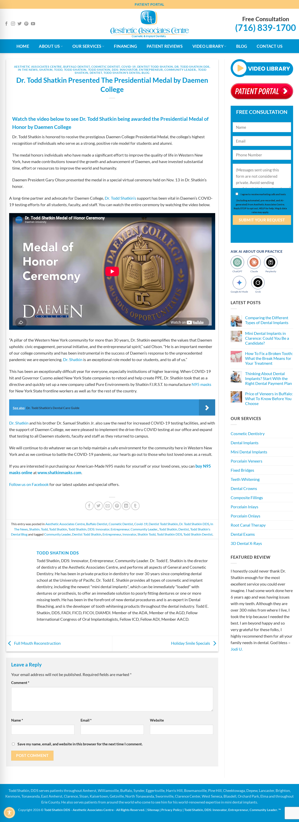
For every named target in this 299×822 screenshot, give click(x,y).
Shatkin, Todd (50, 69)
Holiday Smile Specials (191, 643)
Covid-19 (128, 66)
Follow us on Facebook (29, 484)
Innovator (129, 534)
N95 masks (201, 384)
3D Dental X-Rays (246, 543)
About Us (49, 46)
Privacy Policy (171, 810)
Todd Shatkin (75, 69)
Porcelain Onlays (245, 516)
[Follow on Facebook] (6, 24)
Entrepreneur (112, 534)
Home (22, 46)
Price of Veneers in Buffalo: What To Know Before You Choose (269, 398)
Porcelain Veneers (246, 461)
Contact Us (270, 46)
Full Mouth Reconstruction (37, 643)
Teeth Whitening (245, 479)
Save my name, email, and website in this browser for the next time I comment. (80, 744)
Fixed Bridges (242, 470)
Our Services (86, 46)
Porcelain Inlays (244, 506)
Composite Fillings (247, 497)
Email (86, 720)
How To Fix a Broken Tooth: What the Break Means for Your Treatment (269, 358)
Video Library (208, 46)
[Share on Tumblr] (135, 506)
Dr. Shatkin (72, 359)
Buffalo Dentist (76, 66)
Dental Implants (245, 442)
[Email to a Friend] (108, 506)
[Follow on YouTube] (33, 24)
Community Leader (57, 534)
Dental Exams (243, 534)
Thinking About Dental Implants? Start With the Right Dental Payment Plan (268, 378)
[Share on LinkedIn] (126, 506)
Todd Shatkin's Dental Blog (127, 72)
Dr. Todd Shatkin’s (120, 198)
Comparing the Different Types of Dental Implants (266, 320)
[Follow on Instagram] (13, 24)
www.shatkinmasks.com (59, 472)
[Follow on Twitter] (19, 24)
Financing (125, 46)
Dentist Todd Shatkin (155, 66)
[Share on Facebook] (89, 506)
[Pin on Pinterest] (117, 506)
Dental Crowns (244, 488)
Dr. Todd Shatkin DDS (192, 66)
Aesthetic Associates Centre (38, 66)
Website (157, 720)
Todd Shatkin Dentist (198, 534)
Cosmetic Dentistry (248, 433)
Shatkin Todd (146, 534)
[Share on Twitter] (98, 506)
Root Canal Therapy (248, 525)
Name (17, 720)
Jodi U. (237, 649)
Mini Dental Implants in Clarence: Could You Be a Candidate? (267, 338)
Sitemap (153, 810)
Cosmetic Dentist (105, 66)
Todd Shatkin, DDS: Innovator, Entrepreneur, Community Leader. (142, 69)
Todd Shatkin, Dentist (174, 529)
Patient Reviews (165, 46)
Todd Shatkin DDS (169, 534)
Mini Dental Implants (249, 452)
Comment (20, 682)
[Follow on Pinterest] (26, 24)
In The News (28, 69)
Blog (241, 46)
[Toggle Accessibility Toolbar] (9, 812)
